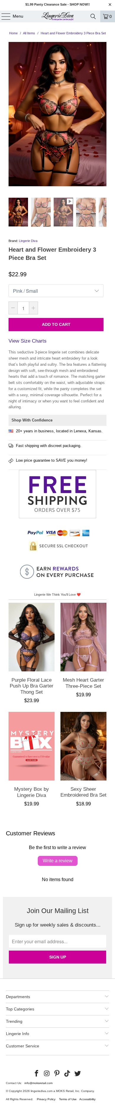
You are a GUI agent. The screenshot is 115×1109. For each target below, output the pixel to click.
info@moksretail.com (38, 1083)
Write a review (58, 860)
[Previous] (13, 115)
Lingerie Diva (28, 241)
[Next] (102, 115)
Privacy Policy (46, 1099)
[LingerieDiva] (57, 16)
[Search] (93, 16)
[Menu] (3, 16)
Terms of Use (68, 1099)
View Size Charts (28, 341)
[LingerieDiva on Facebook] (36, 1074)
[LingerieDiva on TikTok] (67, 1074)
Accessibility (87, 1099)
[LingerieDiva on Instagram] (46, 1074)
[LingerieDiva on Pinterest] (57, 1074)
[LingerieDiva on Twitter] (77, 1074)
